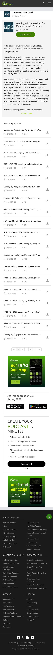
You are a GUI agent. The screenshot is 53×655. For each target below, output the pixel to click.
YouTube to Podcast (33, 546)
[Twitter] (24, 638)
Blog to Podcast (32, 542)
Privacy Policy (13, 642)
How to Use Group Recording (33, 580)
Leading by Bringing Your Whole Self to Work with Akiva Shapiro (23, 130)
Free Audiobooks (9, 583)
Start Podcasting (32, 522)
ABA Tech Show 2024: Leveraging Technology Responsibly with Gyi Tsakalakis (23, 221)
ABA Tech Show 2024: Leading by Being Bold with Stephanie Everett (23, 244)
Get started (26, 464)
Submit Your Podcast (10, 573)
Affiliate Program (32, 616)
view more (25, 113)
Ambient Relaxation (10, 587)
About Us (29, 599)
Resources (7, 623)
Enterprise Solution (10, 529)
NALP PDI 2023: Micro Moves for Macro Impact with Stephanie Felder (23, 323)
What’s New (7, 602)
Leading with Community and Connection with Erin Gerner (23, 266)
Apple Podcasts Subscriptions (8, 568)
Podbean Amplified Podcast (13, 616)
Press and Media (32, 609)
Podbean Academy (10, 613)
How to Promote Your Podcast (34, 568)
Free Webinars (8, 606)
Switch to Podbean (10, 576)
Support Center (8, 599)
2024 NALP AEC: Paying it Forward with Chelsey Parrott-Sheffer (23, 152)
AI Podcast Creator (33, 539)
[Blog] (28, 638)
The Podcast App (9, 536)
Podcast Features (9, 522)
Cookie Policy (26, 642)
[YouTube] (33, 638)
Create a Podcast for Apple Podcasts (36, 534)
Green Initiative (32, 613)
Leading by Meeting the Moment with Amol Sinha (23, 255)
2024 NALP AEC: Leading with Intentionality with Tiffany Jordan (23, 164)
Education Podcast (33, 549)
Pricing (5, 526)
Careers (29, 606)
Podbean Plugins (9, 580)
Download (25, 34)
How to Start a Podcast (34, 560)
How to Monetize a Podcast (36, 563)
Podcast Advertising (10, 560)
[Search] (44, 3)
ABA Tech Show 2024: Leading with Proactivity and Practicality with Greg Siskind (23, 232)
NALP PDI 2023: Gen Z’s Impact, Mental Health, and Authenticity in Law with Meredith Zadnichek (23, 289)
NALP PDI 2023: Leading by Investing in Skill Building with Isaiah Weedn (23, 300)
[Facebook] (19, 638)
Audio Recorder (8, 540)
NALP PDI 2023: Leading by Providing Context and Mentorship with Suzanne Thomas (23, 312)
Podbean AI (7, 547)
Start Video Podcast (33, 526)
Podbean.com (35, 649)
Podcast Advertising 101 (35, 585)
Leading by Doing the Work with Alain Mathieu (23, 187)
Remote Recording (9, 543)
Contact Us (30, 620)
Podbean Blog (31, 602)
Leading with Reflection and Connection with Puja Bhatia (23, 198)
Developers (7, 627)
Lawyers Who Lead (22, 12)
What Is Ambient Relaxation (36, 588)
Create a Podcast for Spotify (37, 529)
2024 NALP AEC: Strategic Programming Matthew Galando (23, 141)
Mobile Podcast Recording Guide (36, 574)
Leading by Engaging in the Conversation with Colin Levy (23, 335)
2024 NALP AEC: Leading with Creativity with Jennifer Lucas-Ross (23, 175)
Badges (5, 620)
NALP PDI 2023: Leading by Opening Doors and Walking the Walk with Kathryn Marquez (23, 278)
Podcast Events (8, 609)
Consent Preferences (26, 646)
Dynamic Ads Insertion (11, 563)
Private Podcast (8, 533)
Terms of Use (40, 642)
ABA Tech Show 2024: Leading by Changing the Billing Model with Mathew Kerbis (23, 209)
